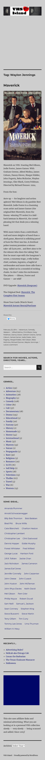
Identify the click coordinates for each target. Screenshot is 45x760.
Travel (9, 481)
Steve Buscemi (11, 614)
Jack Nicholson (11, 563)
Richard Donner (17, 342)
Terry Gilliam (10, 619)
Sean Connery (11, 609)
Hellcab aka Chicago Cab (17, 653)
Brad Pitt (8, 523)
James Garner (15, 337)
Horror (9, 435)
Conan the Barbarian (16, 656)
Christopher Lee (12, 538)
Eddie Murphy (29, 543)
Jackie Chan (25, 558)
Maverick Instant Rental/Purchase (19, 305)
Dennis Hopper (11, 543)
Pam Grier (22, 594)
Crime (9, 404)
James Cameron (29, 563)
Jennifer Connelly (12, 573)
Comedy (31, 330)
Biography (11, 398)
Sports (9, 471)
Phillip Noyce (10, 599)
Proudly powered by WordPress (26, 755)
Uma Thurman (32, 624)
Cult (8, 408)
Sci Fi (8, 465)
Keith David (30, 589)
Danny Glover (16, 335)
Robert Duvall (26, 599)
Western (6, 332)
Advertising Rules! (14, 650)
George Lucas (11, 553)
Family (9, 421)
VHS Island (7, 755)
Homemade (11, 431)
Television (11, 475)
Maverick (11, 85)
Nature (9, 448)
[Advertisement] (22, 45)
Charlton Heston (30, 528)
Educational (11, 418)
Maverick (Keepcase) (27, 285)
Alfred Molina (17, 332)
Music (9, 441)
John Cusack (25, 578)
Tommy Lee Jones (13, 624)
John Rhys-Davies (13, 589)
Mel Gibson (26, 340)
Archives (7, 746)
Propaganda (11, 451)
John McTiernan (27, 584)
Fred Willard (28, 548)
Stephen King (27, 609)
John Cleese (10, 578)
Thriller (9, 478)
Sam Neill (8, 604)
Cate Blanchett (11, 528)
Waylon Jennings (31, 342)
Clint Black (27, 332)
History (9, 428)
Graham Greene (29, 335)
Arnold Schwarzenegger (16, 513)
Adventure (23, 330)
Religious (10, 458)
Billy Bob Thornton (13, 518)
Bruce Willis (21, 523)
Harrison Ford (26, 553)
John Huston (10, 584)
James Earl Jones (12, 568)
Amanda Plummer (13, 508)
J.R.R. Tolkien (10, 558)
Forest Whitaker (12, 548)
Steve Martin (28, 614)
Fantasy (9, 425)
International (12, 438)
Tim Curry (23, 619)
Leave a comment (10, 345)
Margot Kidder (15, 340)
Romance (10, 461)
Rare (8, 455)
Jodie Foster (26, 337)
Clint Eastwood (30, 538)
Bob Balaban (31, 518)
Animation (11, 394)
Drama (9, 415)
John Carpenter (31, 573)
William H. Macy (12, 629)
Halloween (11, 663)
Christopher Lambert (14, 533)
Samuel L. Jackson (25, 604)
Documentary (12, 411)
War (8, 485)
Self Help (10, 468)
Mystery (10, 445)
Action (9, 388)
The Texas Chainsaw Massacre (20, 660)
